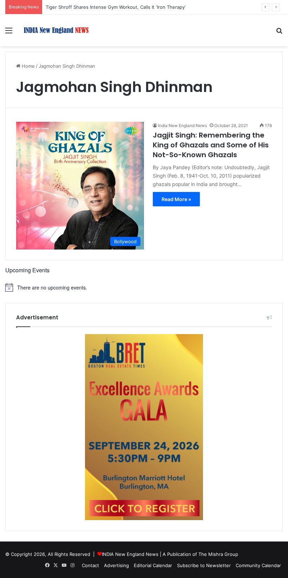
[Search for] (279, 33)
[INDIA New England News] (56, 30)
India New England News (182, 125)
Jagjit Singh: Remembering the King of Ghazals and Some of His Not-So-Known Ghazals (211, 145)
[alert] (144, 287)
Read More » (176, 199)
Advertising (116, 565)
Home (27, 66)
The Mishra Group (218, 554)
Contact (90, 565)
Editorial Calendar (153, 565)
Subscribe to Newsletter (204, 565)
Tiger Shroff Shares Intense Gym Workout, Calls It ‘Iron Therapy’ (115, 7)
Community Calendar (258, 565)
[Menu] (8, 33)
